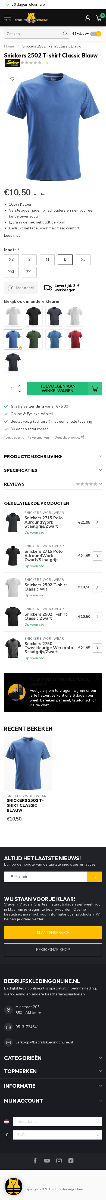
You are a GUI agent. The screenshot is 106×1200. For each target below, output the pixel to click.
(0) (45, 62)
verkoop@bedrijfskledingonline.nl (44, 1042)
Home (9, 46)
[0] (99, 17)
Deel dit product (68, 437)
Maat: (11, 250)
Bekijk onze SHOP (53, 949)
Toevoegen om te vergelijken (26, 437)
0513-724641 (27, 1026)
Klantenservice (53, 932)
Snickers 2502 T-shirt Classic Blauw (51, 46)
